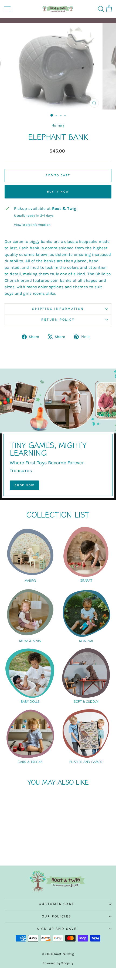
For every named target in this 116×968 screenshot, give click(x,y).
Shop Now (25, 485)
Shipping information (58, 309)
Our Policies (56, 916)
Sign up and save (57, 929)
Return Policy (58, 319)
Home (57, 125)
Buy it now (58, 191)
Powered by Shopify (58, 963)
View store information (32, 225)
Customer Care (56, 904)
